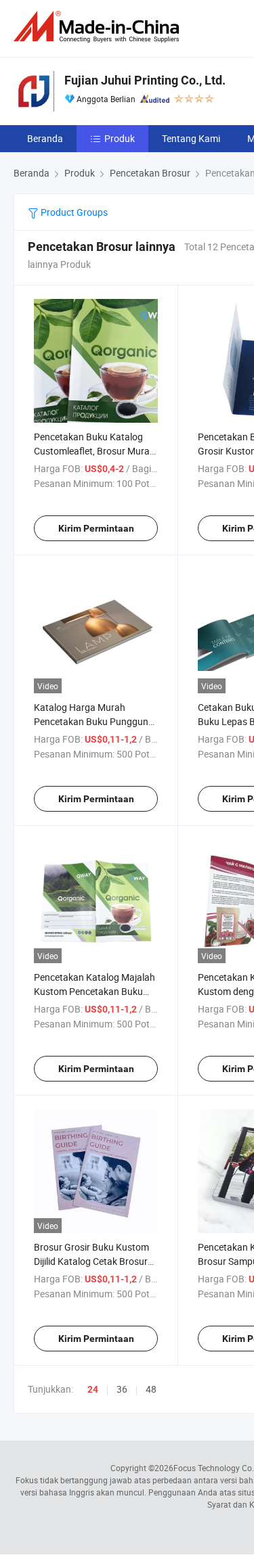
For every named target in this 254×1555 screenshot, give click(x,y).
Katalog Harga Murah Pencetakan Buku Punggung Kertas (94, 721)
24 (92, 1389)
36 (122, 1389)
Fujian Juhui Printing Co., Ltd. (145, 80)
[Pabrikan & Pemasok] (99, 27)
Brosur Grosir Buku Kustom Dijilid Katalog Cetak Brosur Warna (91, 1261)
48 (151, 1389)
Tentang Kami (191, 138)
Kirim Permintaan (96, 528)
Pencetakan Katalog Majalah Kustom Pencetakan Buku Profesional (94, 991)
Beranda (45, 138)
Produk (119, 138)
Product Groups (73, 212)
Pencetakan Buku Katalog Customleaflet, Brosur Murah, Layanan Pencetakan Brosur (95, 450)
